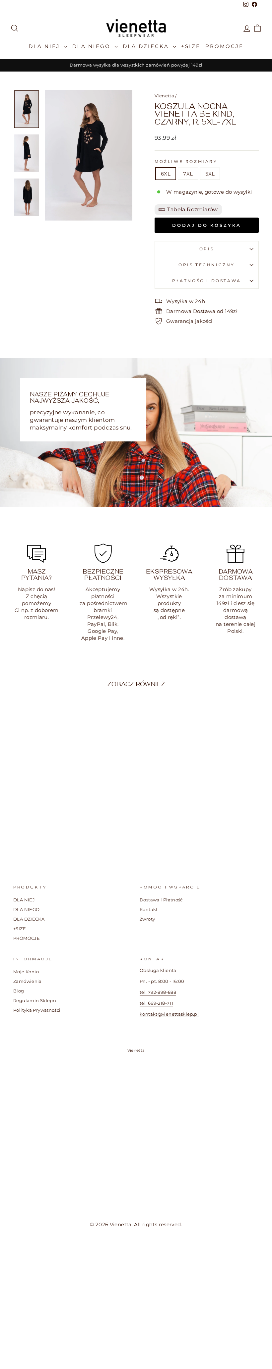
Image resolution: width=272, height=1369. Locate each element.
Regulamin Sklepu (34, 1000)
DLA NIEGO (92, 46)
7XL (188, 174)
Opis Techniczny (206, 264)
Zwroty (147, 919)
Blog (18, 991)
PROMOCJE (224, 46)
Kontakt (149, 909)
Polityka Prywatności (37, 1010)
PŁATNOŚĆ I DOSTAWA (206, 280)
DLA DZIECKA (147, 46)
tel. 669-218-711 (156, 1003)
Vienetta (164, 95)
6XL (165, 174)
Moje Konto (26, 971)
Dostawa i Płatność (161, 899)
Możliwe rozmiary (186, 161)
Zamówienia (27, 981)
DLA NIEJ (45, 46)
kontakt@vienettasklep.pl (169, 1014)
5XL (210, 174)
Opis (206, 248)
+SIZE (190, 46)
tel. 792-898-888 (158, 992)
